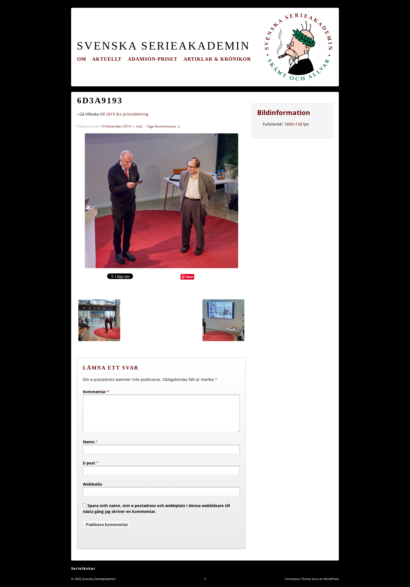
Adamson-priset (152, 59)
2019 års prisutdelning (127, 114)
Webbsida (92, 484)
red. (139, 126)
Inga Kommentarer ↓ (163, 126)
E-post (89, 463)
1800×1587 (294, 124)
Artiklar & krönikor (217, 59)
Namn (89, 441)
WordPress (331, 579)
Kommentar (96, 391)
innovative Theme (298, 579)
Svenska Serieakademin (163, 46)
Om (81, 59)
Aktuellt (107, 59)
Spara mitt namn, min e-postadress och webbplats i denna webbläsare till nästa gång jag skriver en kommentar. (156, 508)
